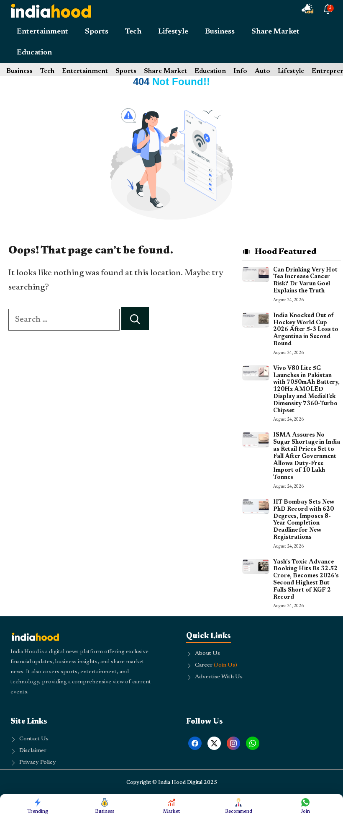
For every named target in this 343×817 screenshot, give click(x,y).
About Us (207, 654)
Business (220, 32)
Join (305, 811)
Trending (38, 811)
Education (34, 53)
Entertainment (42, 32)
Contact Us (34, 739)
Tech (133, 32)
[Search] (135, 318)
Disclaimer (32, 751)
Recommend (238, 811)
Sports (96, 32)
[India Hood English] (51, 10)
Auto (262, 71)
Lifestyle (173, 32)
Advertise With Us (219, 677)
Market (171, 811)
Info (240, 71)
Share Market (275, 32)
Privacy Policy (37, 762)
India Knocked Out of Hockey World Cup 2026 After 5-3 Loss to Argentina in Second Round (305, 330)
